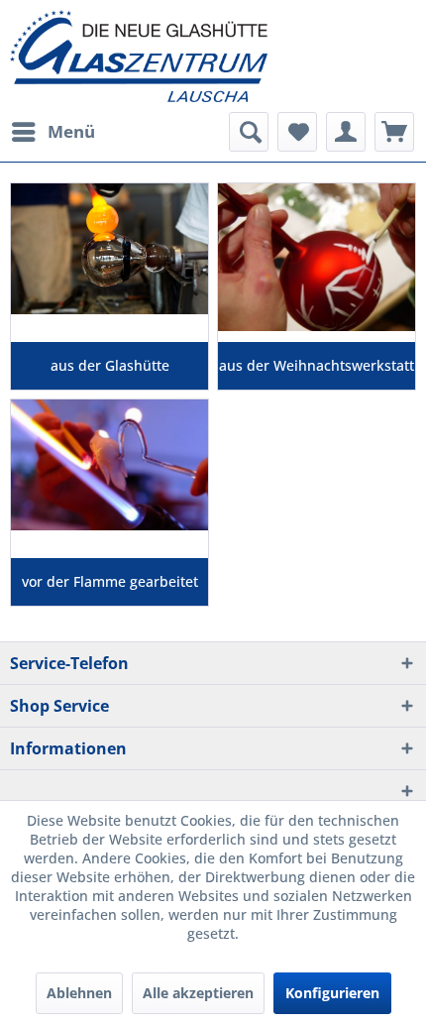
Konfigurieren (332, 992)
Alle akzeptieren (198, 992)
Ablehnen (79, 992)
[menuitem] (52, 132)
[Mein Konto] (346, 132)
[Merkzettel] (297, 132)
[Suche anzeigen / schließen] (248, 132)
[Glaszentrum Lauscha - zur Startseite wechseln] (213, 56)
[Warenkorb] (394, 132)
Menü (71, 131)
